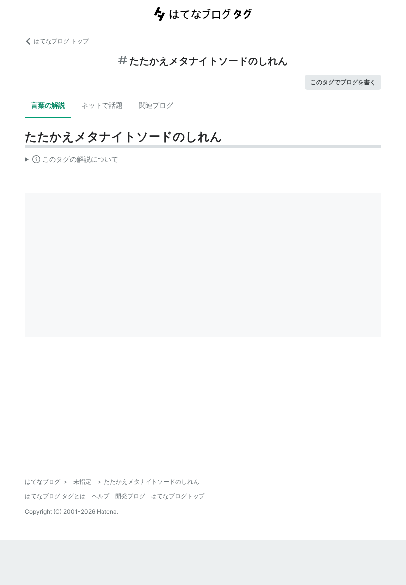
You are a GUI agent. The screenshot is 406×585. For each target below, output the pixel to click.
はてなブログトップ (177, 496)
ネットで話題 (102, 105)
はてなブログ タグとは (55, 496)
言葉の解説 (48, 105)
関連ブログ (156, 105)
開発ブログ (130, 496)
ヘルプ (100, 496)
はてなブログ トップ (61, 41)
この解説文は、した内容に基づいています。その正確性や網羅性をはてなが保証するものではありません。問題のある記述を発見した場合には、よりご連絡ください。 (71, 161)
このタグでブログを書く (343, 82)
